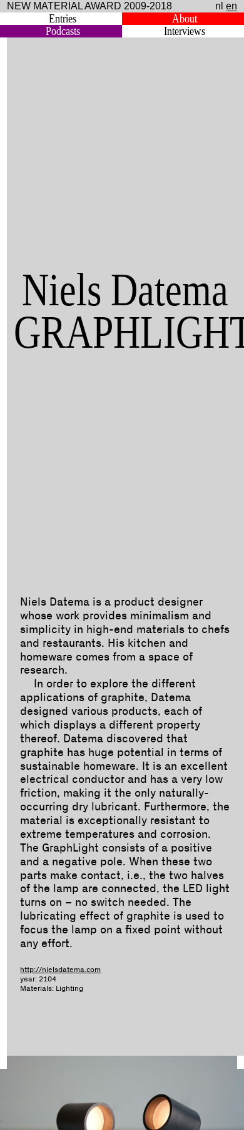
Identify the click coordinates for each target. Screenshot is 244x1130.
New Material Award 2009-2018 (89, 6)
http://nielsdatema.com (60, 970)
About (184, 18)
